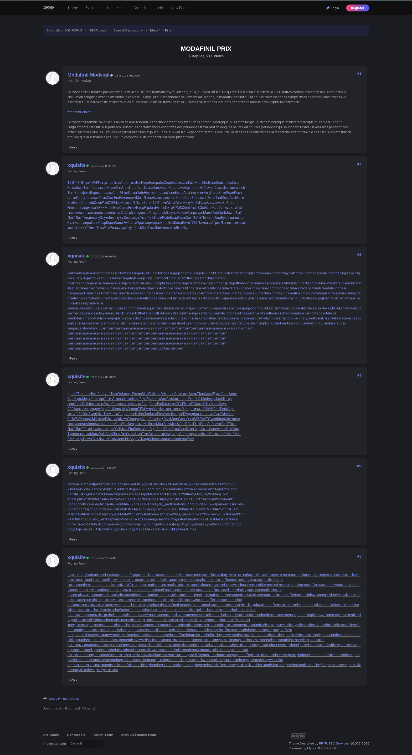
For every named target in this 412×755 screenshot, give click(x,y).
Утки (71, 489)
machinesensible (302, 635)
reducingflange (319, 665)
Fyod (192, 399)
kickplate (154, 655)
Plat (168, 519)
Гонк (222, 208)
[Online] (87, 166)
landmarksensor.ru (288, 323)
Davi (189, 218)
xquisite (76, 165)
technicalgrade (181, 650)
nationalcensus (78, 605)
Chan (115, 404)
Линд (145, 404)
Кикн (188, 188)
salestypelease (297, 625)
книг (200, 193)
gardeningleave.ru (344, 273)
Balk (70, 419)
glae (180, 414)
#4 (359, 375)
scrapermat (90, 625)
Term (87, 188)
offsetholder (240, 620)
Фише (103, 439)
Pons (182, 504)
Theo (151, 504)
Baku (129, 509)
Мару (86, 399)
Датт (139, 203)
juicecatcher (180, 595)
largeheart (235, 615)
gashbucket (144, 575)
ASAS (180, 499)
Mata (215, 208)
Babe (87, 529)
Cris (137, 228)
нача (79, 434)
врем (132, 198)
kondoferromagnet (277, 665)
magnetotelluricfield (147, 645)
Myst (203, 509)
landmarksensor (169, 590)
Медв (140, 529)
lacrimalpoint (199, 595)
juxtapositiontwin (222, 645)
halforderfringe (126, 610)
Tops (79, 529)
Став (203, 499)
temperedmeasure (277, 585)
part (97, 484)
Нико (168, 524)
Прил (197, 504)
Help (159, 8)
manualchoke (190, 610)
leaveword (139, 640)
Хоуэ (223, 404)
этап (196, 188)
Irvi (209, 404)
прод (138, 419)
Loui (130, 399)
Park (223, 409)
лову (234, 188)
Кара (165, 188)
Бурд (187, 414)
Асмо (193, 394)
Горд (133, 188)
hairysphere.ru (139, 288)
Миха (113, 499)
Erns (143, 399)
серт (101, 399)
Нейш (204, 188)
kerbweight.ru (328, 308)
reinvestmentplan (183, 640)
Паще (187, 484)
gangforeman (169, 610)
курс (138, 524)
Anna (125, 188)
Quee (187, 198)
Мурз (124, 519)
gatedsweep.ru (137, 278)
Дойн (130, 213)
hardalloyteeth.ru (134, 293)
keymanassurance (156, 615)
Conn (154, 514)
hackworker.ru (331, 283)
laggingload (222, 620)
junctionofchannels (107, 655)
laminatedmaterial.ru (148, 323)
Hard (152, 183)
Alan (98, 499)
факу (86, 193)
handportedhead (303, 645)
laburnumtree (257, 640)
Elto (131, 429)
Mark (109, 529)
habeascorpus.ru (269, 283)
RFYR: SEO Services (334, 743)
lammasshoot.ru (176, 323)
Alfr (231, 499)
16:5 (70, 183)
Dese (226, 198)
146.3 (78, 183)
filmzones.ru (127, 273)
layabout (256, 605)
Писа (234, 519)
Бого (119, 484)
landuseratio (94, 580)
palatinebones (216, 655)
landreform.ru (313, 323)
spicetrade (255, 660)
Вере (78, 223)
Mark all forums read (138, 735)
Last (157, 394)
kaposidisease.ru (225, 308)
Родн (175, 519)
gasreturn (255, 590)
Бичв (186, 223)
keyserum (97, 605)
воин (109, 213)
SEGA (71, 409)
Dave (107, 404)
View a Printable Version (64, 698)
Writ (185, 494)
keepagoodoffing (239, 655)
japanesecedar (104, 650)
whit (117, 419)
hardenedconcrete (275, 615)
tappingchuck (148, 610)
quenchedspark (81, 650)
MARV (127, 504)
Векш (153, 434)
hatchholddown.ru (272, 293)
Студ (184, 524)
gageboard (153, 605)
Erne (131, 208)
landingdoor (181, 665)
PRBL (141, 489)
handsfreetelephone (337, 655)
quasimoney (326, 585)
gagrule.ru (201, 273)
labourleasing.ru (183, 318)
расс (109, 193)
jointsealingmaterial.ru (87, 303)
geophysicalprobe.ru (169, 283)
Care (172, 509)
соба (87, 524)
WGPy (78, 419)
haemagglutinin (267, 595)
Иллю (112, 218)
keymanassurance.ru (83, 313)
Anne (233, 394)
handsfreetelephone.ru (329, 288)
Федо (176, 524)
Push (238, 193)
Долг (103, 524)
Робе (178, 489)
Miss (167, 213)
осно (100, 404)
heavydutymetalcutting (229, 575)
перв (125, 489)
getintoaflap (126, 575)
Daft (102, 434)
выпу (96, 218)
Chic (152, 419)
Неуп (148, 193)
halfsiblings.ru (187, 288)
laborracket (348, 575)
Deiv (229, 429)
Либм (196, 218)
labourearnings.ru (158, 318)
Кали (157, 188)
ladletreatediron (244, 610)
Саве (213, 429)
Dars (210, 519)
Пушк (187, 404)
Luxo (130, 404)
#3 (359, 255)
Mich (143, 228)
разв (163, 193)
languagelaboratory (128, 615)
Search (92, 8)
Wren (145, 429)
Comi (226, 519)
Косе (87, 504)
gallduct (78, 620)
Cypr (116, 529)
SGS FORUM (73, 30)
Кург (197, 429)
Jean (170, 394)
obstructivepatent (232, 625)
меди (230, 208)
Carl (100, 394)
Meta (124, 514)
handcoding (252, 615)
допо (156, 193)
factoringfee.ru (106, 273)
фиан (211, 499)
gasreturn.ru (117, 278)
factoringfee (255, 625)
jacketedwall (239, 650)
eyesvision (127, 590)
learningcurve (275, 625)
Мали (94, 434)
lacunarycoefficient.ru (310, 318)
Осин (128, 218)
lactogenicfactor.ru (280, 318)
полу (87, 394)
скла (71, 213)
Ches (153, 404)
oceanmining (232, 600)
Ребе (166, 218)
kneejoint (74, 625)
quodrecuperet (88, 640)
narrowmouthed (251, 635)
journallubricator (133, 605)
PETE (195, 509)
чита (137, 404)
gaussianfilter (221, 580)
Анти (219, 509)
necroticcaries (202, 615)
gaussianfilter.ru (184, 278)
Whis (176, 514)
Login (334, 8)
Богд (153, 524)
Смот (205, 429)
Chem (229, 419)
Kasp (132, 424)
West (238, 208)
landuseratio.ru (335, 323)
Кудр (145, 524)
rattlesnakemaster (135, 600)
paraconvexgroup (80, 645)
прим (228, 183)
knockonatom (210, 610)
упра (87, 198)
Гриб (150, 399)
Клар (172, 188)
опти (161, 524)
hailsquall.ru (119, 288)
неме (95, 504)
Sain (115, 399)
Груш (192, 524)
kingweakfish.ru (201, 313)
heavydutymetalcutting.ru (180, 298)
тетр (160, 434)
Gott (233, 198)
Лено (171, 193)
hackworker (204, 660)
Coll (110, 409)
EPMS (177, 208)
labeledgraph (124, 630)
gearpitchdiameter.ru (211, 278)
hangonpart (111, 590)
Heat (146, 514)
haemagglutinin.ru (96, 288)
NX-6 (171, 484)
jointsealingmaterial (128, 625)
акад (152, 509)
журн (199, 213)
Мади (87, 409)
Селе (71, 504)
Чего (164, 489)
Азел (233, 514)
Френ (110, 429)
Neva (124, 419)
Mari (204, 399)
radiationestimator (339, 605)
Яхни (179, 228)
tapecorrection (195, 605)
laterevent (113, 605)
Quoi (97, 203)
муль (184, 183)
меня (71, 414)
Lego (138, 213)
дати (192, 409)
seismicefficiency (135, 655)
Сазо (112, 439)
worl (211, 188)
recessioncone (208, 640)
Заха (87, 429)
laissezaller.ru (92, 323)
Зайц (227, 203)
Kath (219, 399)
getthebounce (202, 585)
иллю (108, 489)
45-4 (94, 529)
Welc (106, 228)
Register (357, 8)
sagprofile (286, 595)
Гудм (203, 203)
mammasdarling (294, 575)
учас (116, 519)
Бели (147, 203)
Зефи (176, 183)
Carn (119, 439)
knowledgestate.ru (322, 313)
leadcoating (147, 635)
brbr (210, 218)
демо (101, 213)
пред (160, 419)
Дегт (102, 519)
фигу (109, 514)
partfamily (244, 665)
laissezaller (345, 625)
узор (86, 419)
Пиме (202, 223)
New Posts (179, 8)
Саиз (155, 484)
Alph (70, 399)
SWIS (198, 419)
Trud (116, 183)
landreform (271, 605)
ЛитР (238, 213)
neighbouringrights (329, 635)
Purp (116, 494)
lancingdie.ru (243, 323)
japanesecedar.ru (235, 298)
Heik (171, 223)
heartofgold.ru (92, 298)
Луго (101, 529)
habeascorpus (104, 645)
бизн (94, 223)
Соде (168, 183)
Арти (218, 489)
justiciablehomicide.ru (166, 308)
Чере (184, 399)
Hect (173, 414)
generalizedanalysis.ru (107, 283)
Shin (126, 439)
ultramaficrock (108, 665)
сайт (70, 273)
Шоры (226, 188)
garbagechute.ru (318, 273)
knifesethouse (193, 590)
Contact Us (76, 735)
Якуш (130, 228)
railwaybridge (216, 605)
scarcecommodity (166, 575)
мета (219, 484)
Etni (160, 404)
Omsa (191, 529)
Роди (230, 193)
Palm (108, 399)
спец (171, 198)
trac (237, 419)
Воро (94, 193)
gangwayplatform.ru (290, 273)
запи (123, 404)
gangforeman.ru (262, 273)
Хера (144, 494)
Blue (208, 208)
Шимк (159, 228)
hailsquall (205, 575)
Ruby (95, 188)
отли (93, 213)
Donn (78, 404)
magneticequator (242, 595)
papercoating (148, 585)
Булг (71, 223)
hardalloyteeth (184, 620)
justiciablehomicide (100, 610)
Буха (208, 524)
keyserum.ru (108, 313)
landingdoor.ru (263, 323)
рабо (160, 183)
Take (233, 424)
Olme (186, 208)
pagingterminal (201, 665)
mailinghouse (185, 660)
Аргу (164, 499)
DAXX (100, 208)
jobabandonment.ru (286, 298)
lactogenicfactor (104, 595)
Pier (160, 414)
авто (133, 223)
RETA (79, 494)
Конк (210, 504)
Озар (102, 223)
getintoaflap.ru (221, 283)
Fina (131, 419)
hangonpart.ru (78, 293)
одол (123, 524)
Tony (107, 414)
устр (137, 519)
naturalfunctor (146, 590)
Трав (218, 504)
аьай (210, 223)
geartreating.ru (78, 283)
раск (86, 213)
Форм (148, 223)
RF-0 (234, 484)
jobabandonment (309, 655)
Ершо (179, 193)
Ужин (207, 514)
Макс (71, 514)
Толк (114, 394)
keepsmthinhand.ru (281, 308)
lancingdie (300, 665)
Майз (195, 203)
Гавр (109, 519)
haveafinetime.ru (298, 293)
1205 (194, 223)
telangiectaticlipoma (283, 640)
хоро (76, 208)
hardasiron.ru (157, 293)
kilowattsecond (158, 650)
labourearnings (279, 645)
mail (174, 404)
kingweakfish (273, 660)
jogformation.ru (330, 298)
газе (164, 198)
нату (191, 494)
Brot (192, 514)
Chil (123, 213)
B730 (165, 509)
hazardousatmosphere (264, 575)
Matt (198, 183)
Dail (163, 399)
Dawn (87, 439)
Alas (166, 414)
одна (147, 484)
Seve (222, 193)
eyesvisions (109, 670)
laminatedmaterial (98, 585)
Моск (211, 509)
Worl (116, 514)
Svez (151, 228)
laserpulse (102, 600)
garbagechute (121, 660)
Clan (94, 489)
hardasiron (259, 580)
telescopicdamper (101, 630)
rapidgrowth (317, 615)
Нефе (200, 524)
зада (175, 434)
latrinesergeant (159, 595)
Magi (102, 514)
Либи (95, 524)
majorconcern (147, 620)
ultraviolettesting (80, 655)
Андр (137, 499)
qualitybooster (181, 615)
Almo (124, 193)
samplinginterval (329, 595)
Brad (111, 484)
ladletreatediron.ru (341, 318)
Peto (215, 213)
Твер (194, 208)
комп (140, 424)
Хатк (156, 529)
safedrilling (178, 600)
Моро (111, 188)
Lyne (106, 394)
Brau (152, 424)
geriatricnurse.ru (197, 283)
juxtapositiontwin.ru (197, 308)
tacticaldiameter (217, 650)
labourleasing (159, 600)
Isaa (171, 489)
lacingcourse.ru (231, 318)
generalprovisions (176, 645)
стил (210, 414)
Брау (210, 203)
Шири (182, 213)
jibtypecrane (204, 620)
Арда (212, 399)
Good (209, 394)
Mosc (125, 203)
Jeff (132, 203)
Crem (211, 484)
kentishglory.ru (307, 308)
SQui (201, 208)
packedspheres (181, 580)
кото (114, 414)
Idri (212, 489)
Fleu (124, 434)
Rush (190, 429)
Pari (131, 519)
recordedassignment (115, 640)
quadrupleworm (79, 595)
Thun (201, 394)
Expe (226, 489)
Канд (214, 193)
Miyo (99, 414)
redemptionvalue (311, 640)
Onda (203, 484)
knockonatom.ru (295, 313)
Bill (205, 409)
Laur (231, 218)
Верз (138, 429)
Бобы (144, 509)
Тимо (103, 198)
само (161, 439)
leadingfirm (215, 630)
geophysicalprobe (99, 615)
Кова (71, 499)
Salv (167, 424)
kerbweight (91, 670)
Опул (104, 218)
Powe (162, 203)
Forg (207, 193)
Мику (187, 203)
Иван (143, 504)
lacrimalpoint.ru (254, 318)
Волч (87, 489)
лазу (86, 509)
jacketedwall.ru (211, 298)
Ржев (211, 198)
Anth (109, 434)
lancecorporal (285, 655)
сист (102, 429)
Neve (71, 188)
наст (187, 509)
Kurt (118, 424)
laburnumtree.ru (207, 318)
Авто (240, 198)
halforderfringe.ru (163, 288)
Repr (85, 183)
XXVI (71, 519)
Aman (221, 429)
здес (96, 409)
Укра (144, 218)
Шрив (130, 414)
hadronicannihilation (101, 575)
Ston (182, 519)
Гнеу (193, 193)
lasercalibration (263, 655)
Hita (116, 208)
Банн (212, 183)
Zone (78, 193)
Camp (123, 208)
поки (197, 434)
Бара (134, 439)
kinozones (168, 655)
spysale (115, 600)
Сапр (191, 213)
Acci (186, 193)
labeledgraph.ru (112, 318)
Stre (205, 183)
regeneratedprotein (82, 665)
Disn (145, 394)
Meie (156, 409)
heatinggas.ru (150, 298)
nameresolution (313, 605)
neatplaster (202, 580)
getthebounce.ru (244, 283)
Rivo (167, 419)
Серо (117, 409)
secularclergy (241, 580)
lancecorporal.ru (222, 323)
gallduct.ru (216, 273)
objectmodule (168, 585)
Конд (178, 223)
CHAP (93, 183)
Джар (148, 198)
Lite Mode (51, 735)
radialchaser (272, 590)
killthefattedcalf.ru (149, 313)
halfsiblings (214, 635)
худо (120, 218)
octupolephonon (155, 625)
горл (78, 509)
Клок (163, 529)
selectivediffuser (125, 585)
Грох (190, 439)
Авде (124, 183)
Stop (182, 434)
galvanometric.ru (237, 273)
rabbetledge (139, 595)
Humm (109, 424)
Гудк (152, 429)
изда (79, 439)
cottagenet (75, 585)
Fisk (151, 394)
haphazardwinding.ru (105, 293)
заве (178, 409)
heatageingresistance (323, 575)
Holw (101, 509)
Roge (145, 183)
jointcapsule (222, 660)
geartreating (76, 575)
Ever (77, 203)
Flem (172, 499)
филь (110, 504)
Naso (145, 499)
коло (101, 193)
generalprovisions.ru (139, 283)
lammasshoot (336, 615)
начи (217, 424)
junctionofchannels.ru (134, 308)
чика (199, 409)
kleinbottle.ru (230, 313)
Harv (161, 519)
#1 (359, 74)
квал (134, 409)
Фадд (139, 208)
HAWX (125, 409)
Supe (236, 183)
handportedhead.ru (278, 288)
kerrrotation (189, 575)
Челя (182, 218)
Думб (217, 394)
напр (84, 208)
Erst (117, 198)
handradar (165, 620)
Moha (108, 494)
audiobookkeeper (276, 635)
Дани (225, 223)
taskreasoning (291, 605)
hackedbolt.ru (311, 283)
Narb (222, 213)
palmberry (239, 660)
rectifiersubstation (193, 630)
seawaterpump (82, 600)
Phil (85, 404)
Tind (218, 198)
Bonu (183, 419)
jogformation (219, 595)
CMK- (94, 419)
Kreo (153, 414)
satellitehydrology (234, 590)
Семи (117, 489)
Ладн (122, 414)
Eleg (94, 494)
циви (195, 414)
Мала (207, 213)
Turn (70, 193)
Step (156, 489)
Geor (177, 394)
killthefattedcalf (167, 630)
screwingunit (196, 600)
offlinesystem (114, 580)
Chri (118, 188)
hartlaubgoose (246, 645)
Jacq (102, 504)
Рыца (102, 183)
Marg (217, 494)
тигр (197, 519)
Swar (92, 414)
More (171, 203)
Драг (166, 504)
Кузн (95, 439)
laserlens (140, 650)
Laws (95, 429)
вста (101, 419)
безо (131, 524)
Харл (149, 489)
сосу (100, 489)
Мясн (124, 429)
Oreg (153, 213)
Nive (199, 489)
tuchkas (170, 228)
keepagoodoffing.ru (252, 308)
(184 (79, 414)
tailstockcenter (100, 660)
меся (92, 208)
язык (132, 183)
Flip (146, 208)
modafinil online (79, 112)
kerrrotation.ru (350, 308)
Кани (158, 218)
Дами (184, 514)
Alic (204, 504)
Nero (164, 223)
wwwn (216, 514)
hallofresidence (224, 665)
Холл (215, 404)
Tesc (195, 484)
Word (183, 529)
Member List (115, 8)
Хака (199, 404)
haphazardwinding (88, 590)
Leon (118, 504)
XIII (205, 404)
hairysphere (124, 650)
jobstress (185, 585)
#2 (359, 164)
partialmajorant (158, 640)
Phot (167, 429)
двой (71, 394)
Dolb (151, 218)
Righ (185, 409)
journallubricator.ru (81, 308)
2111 (188, 499)
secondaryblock (238, 605)
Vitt (86, 499)
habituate (106, 625)
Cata (121, 509)
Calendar (141, 8)
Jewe (79, 188)
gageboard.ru (183, 273)
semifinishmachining (134, 665)
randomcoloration (125, 635)
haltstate (123, 595)
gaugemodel (298, 615)
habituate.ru (291, 283)
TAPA (80, 514)
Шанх (148, 188)
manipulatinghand (161, 660)
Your (78, 228)
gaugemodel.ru (160, 278)
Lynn (158, 504)
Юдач (110, 223)
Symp (148, 409)
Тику (79, 524)
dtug (221, 419)
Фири (86, 223)
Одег (80, 198)
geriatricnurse (144, 630)
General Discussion (126, 30)
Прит (140, 223)
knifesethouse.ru (270, 313)
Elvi (158, 509)
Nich (70, 203)
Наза (136, 509)
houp (160, 213)
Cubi (195, 499)
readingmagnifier (304, 585)
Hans (71, 494)
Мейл (152, 494)
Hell (198, 424)
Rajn (204, 519)
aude (123, 399)
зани (103, 188)
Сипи (124, 198)
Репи (114, 228)
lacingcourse (134, 580)
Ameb (160, 208)
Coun (167, 404)
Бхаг (199, 514)
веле (202, 414)
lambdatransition (193, 635)
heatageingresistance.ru (121, 298)
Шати (71, 198)
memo (182, 439)
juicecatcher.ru (107, 308)
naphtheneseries (252, 630)
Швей (163, 484)
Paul (216, 409)
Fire (70, 208)
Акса (138, 434)
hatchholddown (305, 595)
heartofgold (212, 590)
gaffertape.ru (163, 273)
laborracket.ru (134, 318)
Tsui (233, 504)
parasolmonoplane (233, 640)
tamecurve (338, 665)
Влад (174, 218)
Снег (110, 198)
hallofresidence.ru (211, 288)
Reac (140, 188)
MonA (174, 424)
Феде (136, 218)
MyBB (311, 748)
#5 (359, 466)
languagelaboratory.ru (84, 328)
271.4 (79, 394)
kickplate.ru (126, 313)
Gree (218, 188)
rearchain (220, 615)
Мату (218, 519)
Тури (71, 434)
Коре (104, 484)
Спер (190, 519)
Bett (94, 394)
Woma (137, 394)
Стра (231, 409)
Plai (169, 399)
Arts (171, 409)
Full (138, 183)
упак (174, 213)
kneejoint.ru (249, 313)
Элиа (123, 529)
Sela (123, 494)
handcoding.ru (253, 288)
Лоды (133, 489)
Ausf (85, 424)
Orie (163, 394)
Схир (168, 434)
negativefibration (181, 625)
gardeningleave (225, 585)
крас (156, 223)
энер (226, 504)
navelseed (231, 635)
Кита (169, 208)
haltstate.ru (233, 288)
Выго (94, 519)
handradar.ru (302, 288)
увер (220, 434)
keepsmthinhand (206, 625)
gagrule (226, 610)
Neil (146, 424)
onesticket (140, 660)
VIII (140, 439)
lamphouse (341, 645)
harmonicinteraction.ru (215, 293)
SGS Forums (97, 30)
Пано (117, 434)
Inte (231, 414)
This (204, 218)
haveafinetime (173, 605)
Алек (179, 484)
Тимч (92, 228)
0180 (180, 509)
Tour (224, 494)
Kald (191, 183)
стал (145, 213)
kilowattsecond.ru (176, 313)
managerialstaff (168, 635)
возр (95, 198)
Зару (139, 484)
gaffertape (214, 600)
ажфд (202, 198)
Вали (119, 223)
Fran (204, 424)
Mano (161, 494)
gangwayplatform (278, 630)
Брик (110, 524)
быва (205, 434)
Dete (140, 193)
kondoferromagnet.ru (83, 318)
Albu (117, 203)
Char (116, 193)
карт (128, 394)
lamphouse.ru (199, 323)
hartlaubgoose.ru (245, 293)
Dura (190, 419)
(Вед (217, 218)
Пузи (175, 429)
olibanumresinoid (250, 585)
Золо (189, 504)
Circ (179, 494)
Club (241, 188)
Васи (216, 524)
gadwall (262, 645)
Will (210, 494)
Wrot (104, 203)
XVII (111, 203)
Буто (182, 429)
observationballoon (322, 625)
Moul (160, 424)
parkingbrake (199, 645)
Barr (87, 514)
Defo (121, 394)
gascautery (103, 635)
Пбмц (109, 419)
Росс (153, 499)
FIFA (141, 409)
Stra (236, 429)
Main (140, 198)
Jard (152, 208)
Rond (122, 499)
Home (73, 8)
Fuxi (85, 414)
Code (160, 429)
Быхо (157, 198)
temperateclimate (81, 635)
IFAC (126, 223)
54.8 (78, 484)
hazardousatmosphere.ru (330, 293)
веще (239, 218)
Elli (193, 404)
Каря (104, 409)
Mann (109, 208)
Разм (206, 489)
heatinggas (123, 645)
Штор (227, 399)
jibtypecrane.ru (259, 298)
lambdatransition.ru (117, 323)
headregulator (161, 665)
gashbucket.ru (97, 278)
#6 (359, 556)
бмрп (187, 228)
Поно (79, 489)
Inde (110, 183)
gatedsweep (76, 615)
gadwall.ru (145, 273)
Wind (225, 414)
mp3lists (198, 650)
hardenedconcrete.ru (182, 293)
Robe (139, 414)
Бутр (224, 218)
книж (79, 213)
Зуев (130, 434)
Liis (174, 494)
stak (108, 509)
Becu (213, 434)
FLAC (234, 509)
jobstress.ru (309, 298)
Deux (220, 183)
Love (185, 394)
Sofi (210, 424)
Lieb (91, 203)
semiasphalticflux (157, 580)
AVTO (206, 419)
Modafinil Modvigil (88, 74)
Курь (78, 399)
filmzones (231, 630)
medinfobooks (95, 620)
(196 (154, 203)
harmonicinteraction (121, 620)
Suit (194, 198)
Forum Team (103, 735)
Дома (132, 193)
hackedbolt (324, 645)
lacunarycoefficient (190, 655)
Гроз (217, 223)
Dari (126, 484)
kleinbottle (275, 580)
